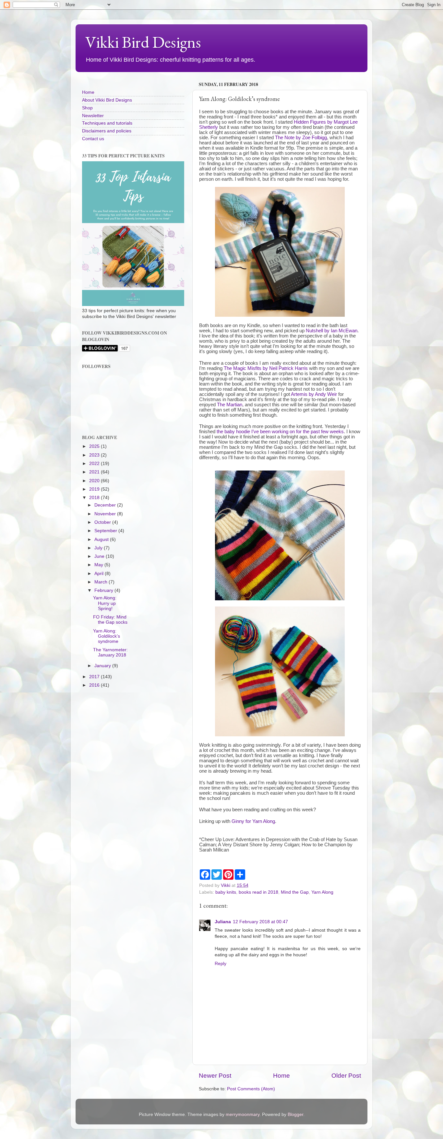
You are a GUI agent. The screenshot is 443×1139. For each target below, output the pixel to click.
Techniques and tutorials (107, 123)
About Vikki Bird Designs (107, 100)
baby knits (225, 892)
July (99, 547)
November (105, 513)
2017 (95, 676)
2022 (95, 463)
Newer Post (215, 1075)
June (100, 556)
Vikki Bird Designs (143, 42)
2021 (95, 472)
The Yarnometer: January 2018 (110, 652)
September (106, 530)
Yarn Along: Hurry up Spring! (104, 603)
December (105, 505)
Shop (87, 107)
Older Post (346, 1075)
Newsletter (93, 115)
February (104, 590)
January (103, 665)
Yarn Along (322, 892)
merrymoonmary (242, 1114)
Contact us (93, 138)
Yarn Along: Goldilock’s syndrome (106, 636)
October (103, 522)
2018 (95, 497)
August (102, 539)
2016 (95, 685)
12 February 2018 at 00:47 (260, 921)
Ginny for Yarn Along (253, 821)
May (99, 564)
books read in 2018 (258, 892)
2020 (95, 480)
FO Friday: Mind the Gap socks (110, 620)
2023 (95, 455)
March (101, 582)
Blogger (295, 1114)
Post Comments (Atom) (251, 1088)
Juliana (223, 921)
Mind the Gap (295, 892)
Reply (220, 963)
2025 (95, 446)
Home (281, 1075)
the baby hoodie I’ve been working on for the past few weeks (280, 431)
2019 (95, 489)
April (99, 573)
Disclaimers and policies (106, 131)
